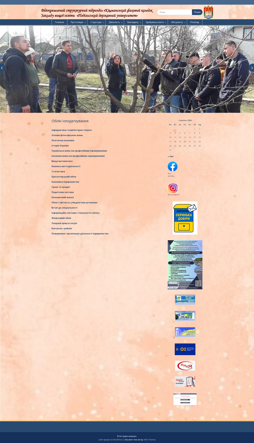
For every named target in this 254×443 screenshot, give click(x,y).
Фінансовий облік (61, 218)
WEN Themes (150, 439)
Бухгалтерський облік (64, 176)
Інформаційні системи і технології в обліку (75, 212)
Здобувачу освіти (155, 22)
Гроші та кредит (61, 187)
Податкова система (63, 192)
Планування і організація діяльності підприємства (80, 233)
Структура (96, 22)
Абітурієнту (177, 22)
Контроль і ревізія (62, 228)
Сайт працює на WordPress (110, 439)
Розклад (194, 22)
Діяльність (114, 22)
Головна (59, 22)
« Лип (170, 156)
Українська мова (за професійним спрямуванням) (79, 150)
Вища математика (62, 161)
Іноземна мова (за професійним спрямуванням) (78, 155)
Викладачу (132, 22)
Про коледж (77, 22)
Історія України (60, 145)
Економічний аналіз (63, 197)
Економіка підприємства (65, 181)
